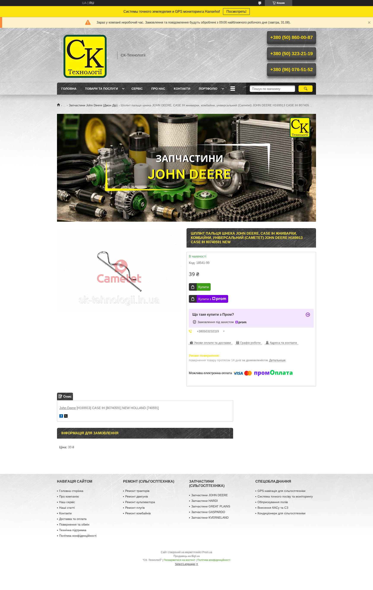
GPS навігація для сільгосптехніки (281, 491)
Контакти (182, 88)
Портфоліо (208, 88)
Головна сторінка (71, 491)
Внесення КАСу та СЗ (273, 507)
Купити (203, 287)
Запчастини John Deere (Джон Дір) (93, 105)
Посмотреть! (236, 11)
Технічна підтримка (72, 530)
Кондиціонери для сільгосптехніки (281, 513)
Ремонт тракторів (137, 491)
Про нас (158, 88)
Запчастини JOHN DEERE (209, 495)
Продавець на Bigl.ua (187, 556)
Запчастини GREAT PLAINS (210, 506)
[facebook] (61, 416)
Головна (68, 88)
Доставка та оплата (73, 519)
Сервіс (137, 88)
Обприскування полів (273, 502)
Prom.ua (207, 552)
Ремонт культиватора (140, 502)
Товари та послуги (101, 88)
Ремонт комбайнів (138, 513)
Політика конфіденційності (77, 535)
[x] (66, 416)
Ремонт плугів (135, 507)
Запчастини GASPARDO (208, 512)
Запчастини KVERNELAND (210, 517)
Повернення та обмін (74, 524)
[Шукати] (306, 88)
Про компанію (69, 496)
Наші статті (67, 507)
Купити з (204, 299)
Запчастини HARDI (204, 500)
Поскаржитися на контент (179, 560)
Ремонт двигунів (136, 496)
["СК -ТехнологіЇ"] (85, 55)
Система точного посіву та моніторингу (285, 496)
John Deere (67, 408)
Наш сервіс (67, 502)
